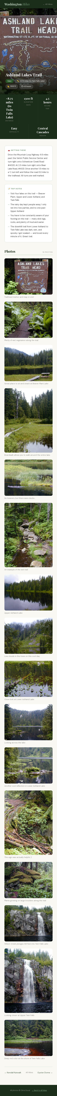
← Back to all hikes (39, 1090)
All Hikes (29, 1072)
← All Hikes (48, 4)
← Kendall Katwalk (12, 1072)
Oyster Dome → (45, 1072)
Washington (17, 4)
